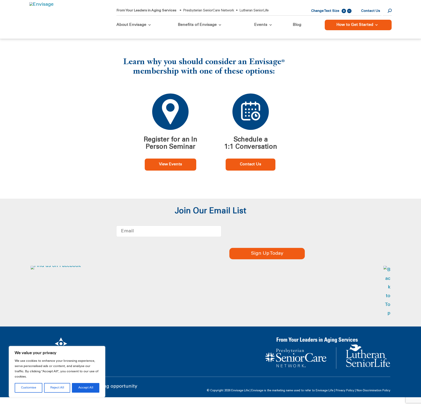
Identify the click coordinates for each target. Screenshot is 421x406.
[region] (57, 371)
